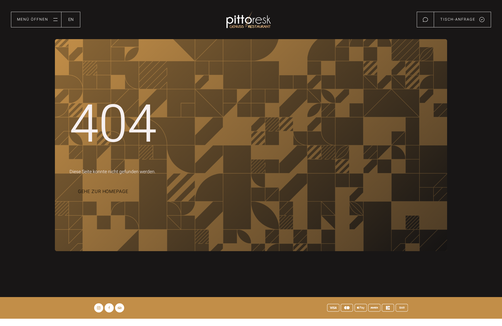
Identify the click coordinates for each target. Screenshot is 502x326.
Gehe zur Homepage (103, 191)
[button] (36, 19)
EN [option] (70, 19)
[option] (71, 18)
